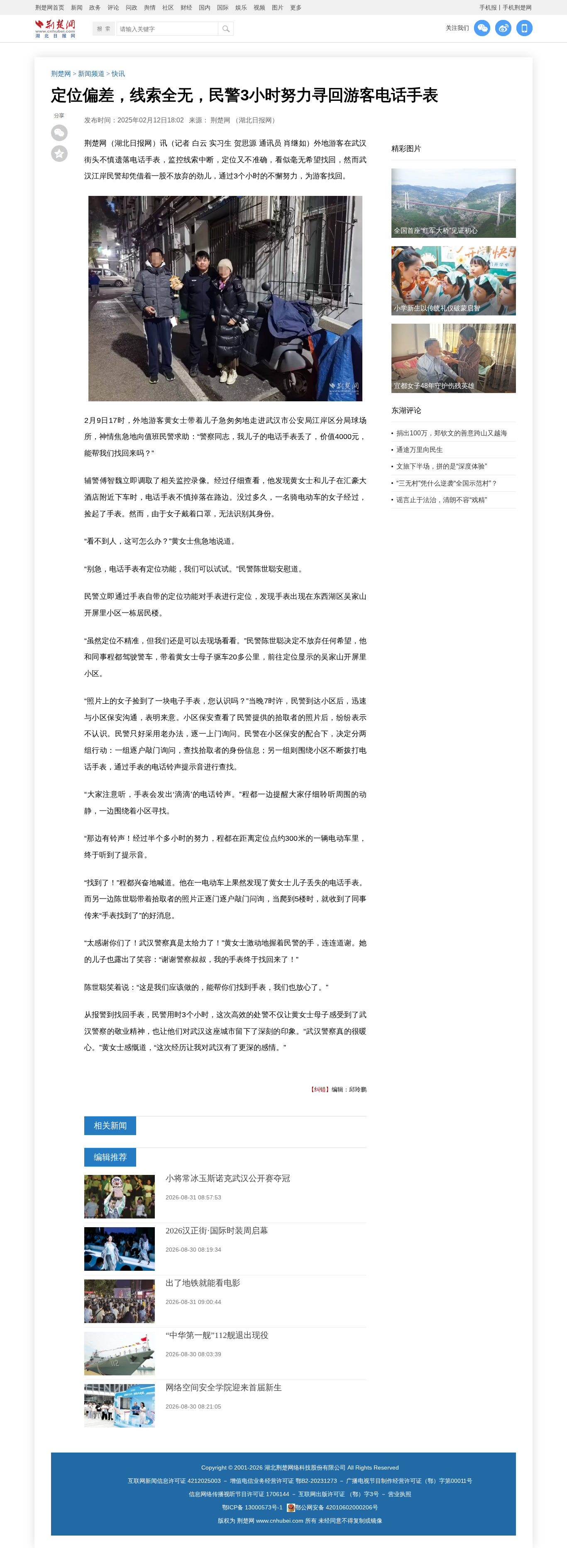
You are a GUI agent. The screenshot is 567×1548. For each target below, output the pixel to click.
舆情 (150, 7)
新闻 (77, 7)
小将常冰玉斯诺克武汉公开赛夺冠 (228, 1178)
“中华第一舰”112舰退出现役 (217, 1335)
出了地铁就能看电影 (203, 1282)
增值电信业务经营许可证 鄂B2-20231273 (283, 1480)
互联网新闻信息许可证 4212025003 (174, 1480)
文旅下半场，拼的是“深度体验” (441, 466)
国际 (223, 7)
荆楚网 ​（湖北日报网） (244, 120)
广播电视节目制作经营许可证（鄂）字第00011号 (409, 1480)
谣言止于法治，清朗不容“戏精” (441, 499)
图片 (278, 7)
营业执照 (399, 1494)
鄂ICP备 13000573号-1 (252, 1507)
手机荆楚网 (517, 7)
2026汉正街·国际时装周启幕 (217, 1230)
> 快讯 (115, 73)
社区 (168, 7)
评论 (113, 7)
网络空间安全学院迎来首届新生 (224, 1387)
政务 (95, 7)
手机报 (488, 7)
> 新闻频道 (89, 73)
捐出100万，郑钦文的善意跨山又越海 (451, 433)
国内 (204, 7)
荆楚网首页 (49, 7)
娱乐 (241, 7)
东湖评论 (406, 410)
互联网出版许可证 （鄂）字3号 (338, 1494)
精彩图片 (406, 148)
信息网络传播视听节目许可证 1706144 (239, 1494)
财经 (186, 7)
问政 (131, 7)
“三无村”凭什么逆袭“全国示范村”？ (447, 483)
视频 (259, 7)
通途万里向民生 (419, 449)
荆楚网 (61, 73)
